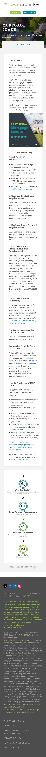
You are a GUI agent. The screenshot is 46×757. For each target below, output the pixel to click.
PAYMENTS (15, 13)
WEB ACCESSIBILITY (13, 720)
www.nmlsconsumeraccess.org (15, 640)
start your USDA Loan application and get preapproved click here (21, 444)
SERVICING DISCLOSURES (16, 742)
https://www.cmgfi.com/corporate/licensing (21, 709)
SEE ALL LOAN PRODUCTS (21, 567)
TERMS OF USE (11, 747)
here (22, 429)
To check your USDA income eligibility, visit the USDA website (22, 320)
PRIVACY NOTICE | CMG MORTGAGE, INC (16, 732)
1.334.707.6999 (24, 459)
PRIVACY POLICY (12, 738)
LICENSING (9, 725)
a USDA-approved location (21, 189)
